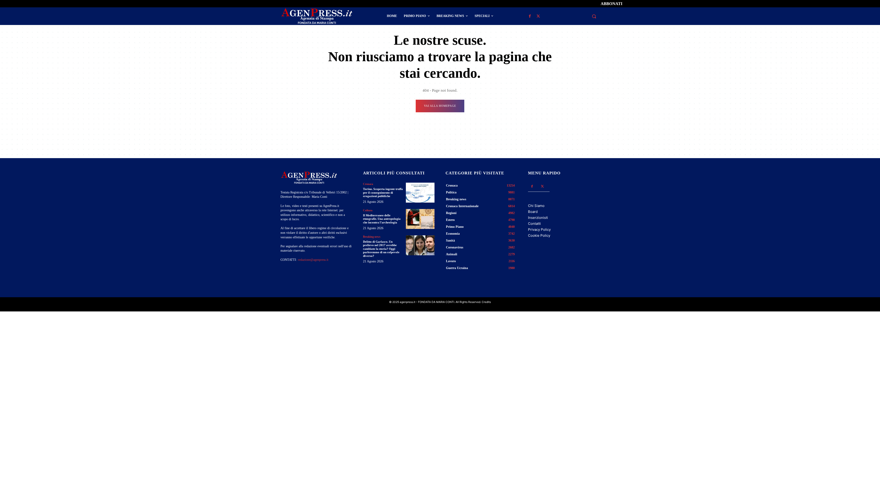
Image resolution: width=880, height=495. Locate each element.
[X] (538, 16)
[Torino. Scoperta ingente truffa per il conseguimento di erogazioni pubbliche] (420, 193)
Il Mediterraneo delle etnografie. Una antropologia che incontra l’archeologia (382, 219)
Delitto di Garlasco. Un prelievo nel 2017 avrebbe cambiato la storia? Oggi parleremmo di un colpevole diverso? (381, 249)
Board (533, 211)
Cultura (367, 210)
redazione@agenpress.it (313, 259)
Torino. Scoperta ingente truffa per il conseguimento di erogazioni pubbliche (383, 192)
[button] (594, 16)
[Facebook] (530, 16)
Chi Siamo (536, 206)
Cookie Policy (539, 235)
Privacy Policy (539, 229)
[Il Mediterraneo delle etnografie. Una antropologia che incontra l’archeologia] (420, 219)
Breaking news (371, 236)
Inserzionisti (538, 217)
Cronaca (368, 184)
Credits (486, 302)
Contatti (534, 223)
